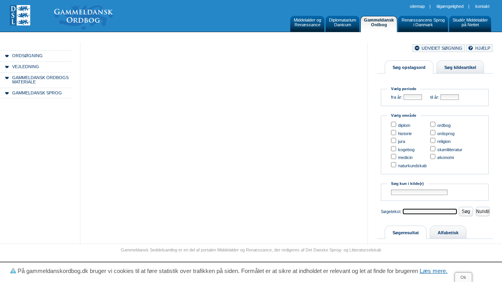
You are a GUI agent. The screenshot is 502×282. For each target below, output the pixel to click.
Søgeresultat (406, 232)
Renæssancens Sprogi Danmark (423, 22)
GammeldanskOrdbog (379, 22)
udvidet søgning (442, 48)
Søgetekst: (391, 211)
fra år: (396, 97)
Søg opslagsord (409, 67)
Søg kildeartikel (460, 67)
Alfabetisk (448, 232)
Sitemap (417, 6)
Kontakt (482, 6)
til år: (434, 97)
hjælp (482, 48)
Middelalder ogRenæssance (307, 22)
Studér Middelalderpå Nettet (470, 22)
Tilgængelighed (450, 6)
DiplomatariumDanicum (342, 22)
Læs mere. (433, 271)
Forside (120, 49)
